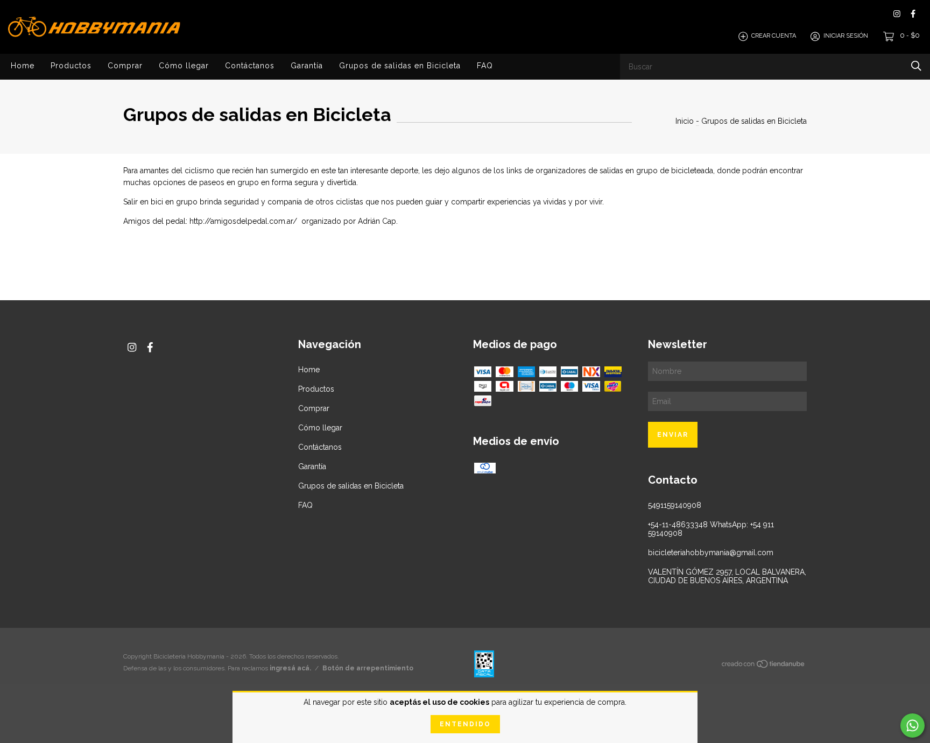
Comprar (125, 65)
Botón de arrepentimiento (367, 668)
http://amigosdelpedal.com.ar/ (243, 221)
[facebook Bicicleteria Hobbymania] (913, 13)
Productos (71, 65)
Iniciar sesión (845, 36)
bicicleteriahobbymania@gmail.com (710, 552)
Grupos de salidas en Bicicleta (400, 65)
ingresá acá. (290, 668)
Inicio (684, 121)
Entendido (465, 724)
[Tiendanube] (764, 666)
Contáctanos (249, 65)
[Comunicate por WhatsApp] (912, 725)
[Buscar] (916, 65)
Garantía (307, 65)
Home (22, 65)
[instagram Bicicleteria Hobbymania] (897, 13)
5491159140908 (674, 505)
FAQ (485, 65)
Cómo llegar (184, 65)
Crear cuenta (773, 36)
